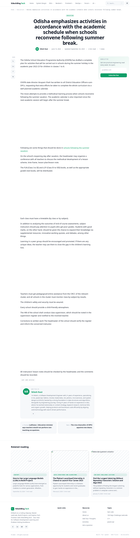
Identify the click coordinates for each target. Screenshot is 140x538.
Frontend (69, 3)
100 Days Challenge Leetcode (104, 474)
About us (86, 515)
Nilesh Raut (44, 49)
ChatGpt (16, 474)
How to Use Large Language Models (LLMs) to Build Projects (28, 479)
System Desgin (41, 3)
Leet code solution (27, 380)
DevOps (78, 3)
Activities (86, 522)
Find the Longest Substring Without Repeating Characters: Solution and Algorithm (108, 480)
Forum (87, 3)
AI (94, 3)
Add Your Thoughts (89, 518)
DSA (51, 3)
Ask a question (88, 525)
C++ (108, 518)
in (13, 66)
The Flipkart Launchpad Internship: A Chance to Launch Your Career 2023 (68, 479)
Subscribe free (114, 75)
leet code (110, 512)
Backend (59, 3)
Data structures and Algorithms (65, 474)
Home (32, 3)
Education (20, 10)
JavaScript (110, 522)
